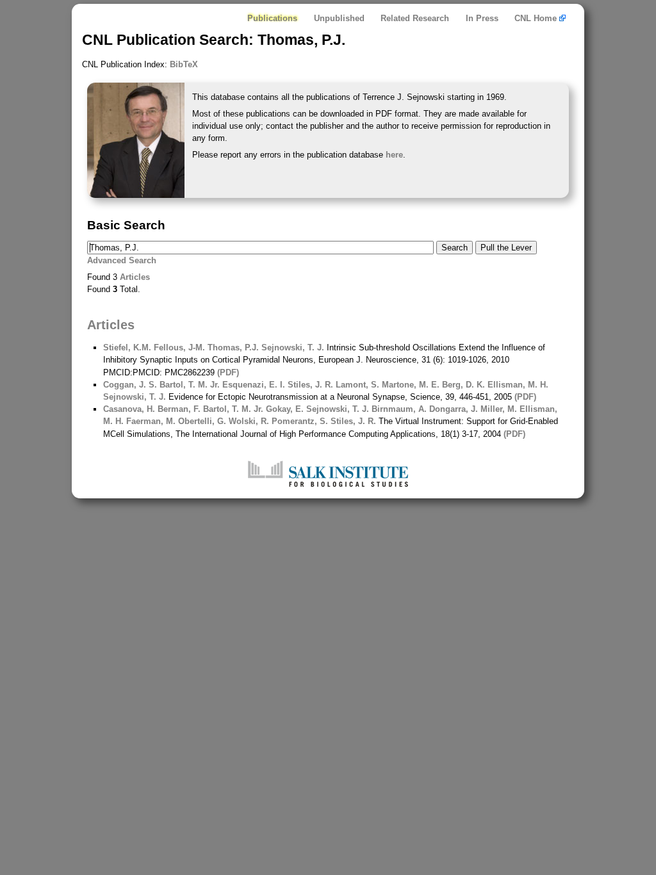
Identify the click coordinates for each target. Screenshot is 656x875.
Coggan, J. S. (130, 384)
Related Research (415, 18)
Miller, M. (497, 409)
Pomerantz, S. (298, 421)
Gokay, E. (283, 409)
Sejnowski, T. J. (291, 347)
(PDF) (228, 372)
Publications (272, 18)
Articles (135, 277)
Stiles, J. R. (309, 384)
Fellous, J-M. (178, 347)
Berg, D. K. (462, 384)
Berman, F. (178, 409)
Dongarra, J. (452, 409)
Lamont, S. (356, 384)
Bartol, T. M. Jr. (188, 384)
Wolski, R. (247, 421)
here (394, 154)
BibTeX (184, 64)
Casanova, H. (129, 409)
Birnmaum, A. (398, 409)
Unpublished (339, 18)
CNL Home (536, 18)
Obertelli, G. (201, 421)
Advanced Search (121, 260)
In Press (482, 18)
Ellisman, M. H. (516, 384)
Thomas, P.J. (232, 347)
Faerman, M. (150, 421)
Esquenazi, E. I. (252, 384)
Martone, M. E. (409, 384)
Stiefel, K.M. (127, 347)
